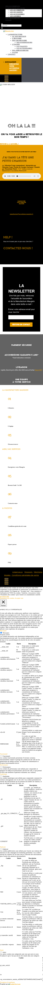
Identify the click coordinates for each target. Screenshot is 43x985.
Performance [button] (4, 765)
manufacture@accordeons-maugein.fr (21, 214)
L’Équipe (16, 44)
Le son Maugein (19, 36)
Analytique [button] (3, 774)
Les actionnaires (24, 48)
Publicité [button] (3, 847)
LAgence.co (17, 572)
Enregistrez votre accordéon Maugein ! (14, 67)
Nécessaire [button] (3, 631)
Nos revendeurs (13, 18)
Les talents (22, 46)
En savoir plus (4, 596)
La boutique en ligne (15, 8)
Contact (11, 54)
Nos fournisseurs (24, 42)
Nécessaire (6, 633)
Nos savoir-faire (19, 40)
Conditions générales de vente (25, 575)
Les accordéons (17, 10)
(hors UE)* (38, 370)
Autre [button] (2, 950)
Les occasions (16, 12)
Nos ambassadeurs (20, 50)
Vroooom (28, 572)
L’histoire (17, 38)
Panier (8, 20)
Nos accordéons (13, 6)
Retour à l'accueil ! (9, 144)
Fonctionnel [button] (3, 754)
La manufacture (15, 34)
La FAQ (15, 52)
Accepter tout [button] (19, 598)
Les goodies (15, 16)
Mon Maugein (10, 62)
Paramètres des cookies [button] (7, 598)
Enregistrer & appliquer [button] (7, 982)
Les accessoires (17, 14)
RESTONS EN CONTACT (21, 325)
